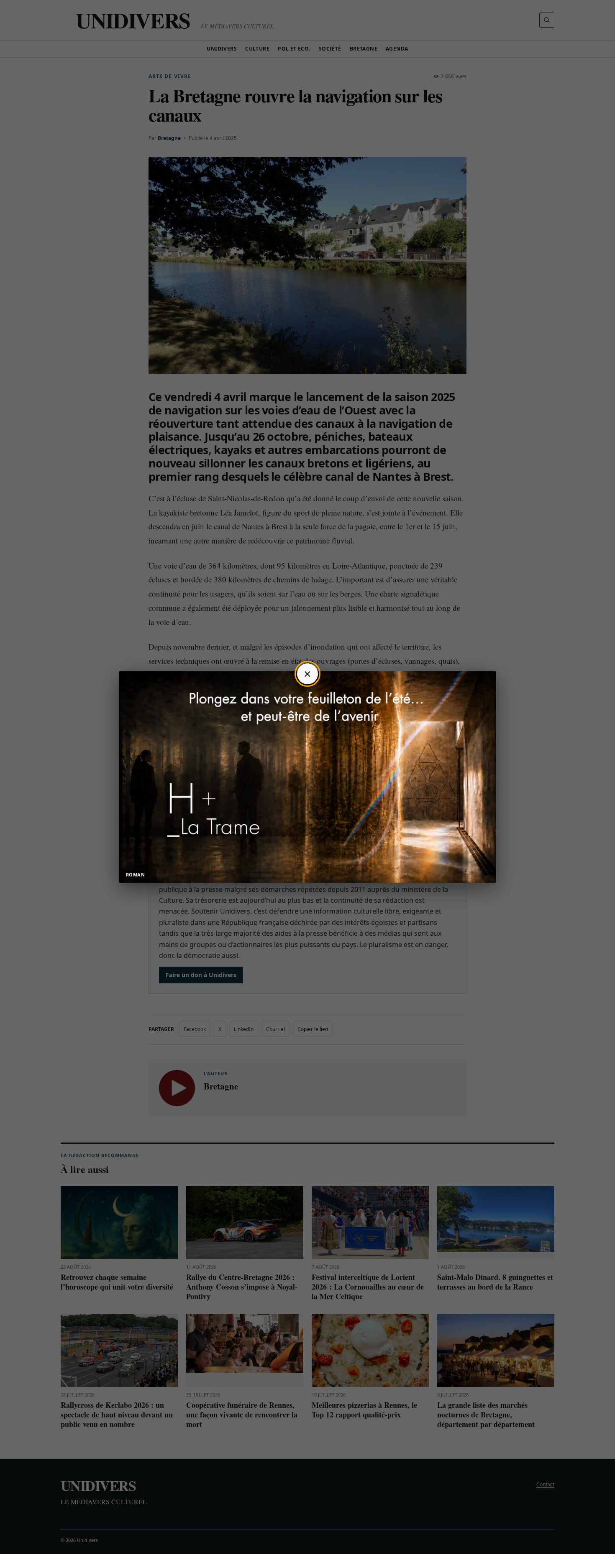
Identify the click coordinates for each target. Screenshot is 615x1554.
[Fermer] (307, 673)
